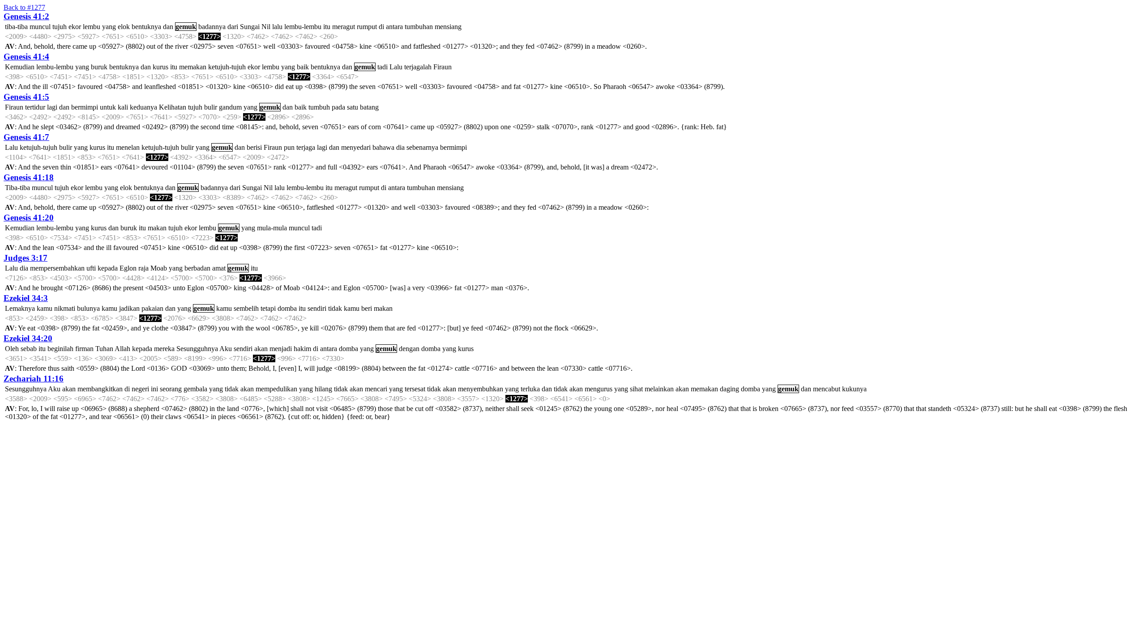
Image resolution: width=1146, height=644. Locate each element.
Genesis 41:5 (26, 97)
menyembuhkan (480, 389)
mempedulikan (276, 389)
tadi (382, 67)
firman (84, 348)
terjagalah (418, 67)
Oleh (12, 348)
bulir (210, 107)
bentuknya (146, 26)
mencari (376, 389)
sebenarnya (422, 147)
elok (124, 26)
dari (232, 26)
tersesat (415, 389)
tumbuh (319, 107)
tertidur (35, 107)
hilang (323, 389)
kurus (160, 67)
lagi (52, 107)
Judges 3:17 (25, 258)
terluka (530, 389)
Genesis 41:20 (29, 217)
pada (338, 107)
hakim (302, 348)
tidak (335, 308)
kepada (108, 268)
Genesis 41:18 (29, 177)
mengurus (598, 389)
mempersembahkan (57, 268)
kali (123, 107)
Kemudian (19, 67)
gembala (195, 389)
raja (143, 268)
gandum (230, 107)
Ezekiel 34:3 (26, 298)
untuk (108, 107)
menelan (128, 147)
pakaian (152, 308)
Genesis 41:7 (26, 137)
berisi (254, 147)
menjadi (280, 348)
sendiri (317, 308)
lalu (277, 26)
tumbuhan (419, 26)
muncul (40, 26)
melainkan (659, 389)
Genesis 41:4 (26, 56)
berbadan (197, 268)
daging (729, 389)
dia (400, 147)
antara (394, 26)
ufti (91, 268)
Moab (158, 268)
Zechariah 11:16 (34, 378)
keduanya (143, 107)
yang (109, 26)
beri (366, 308)
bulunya (88, 308)
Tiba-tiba (17, 187)
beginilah (60, 348)
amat (219, 268)
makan (157, 228)
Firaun (442, 67)
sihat (636, 389)
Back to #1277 (24, 7)
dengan (409, 348)
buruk (99, 67)
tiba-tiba (16, 26)
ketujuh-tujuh (227, 67)
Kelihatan (172, 107)
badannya (212, 26)
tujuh (59, 26)
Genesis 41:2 (26, 16)
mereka (164, 348)
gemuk (185, 26)
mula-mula (272, 228)
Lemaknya (20, 308)
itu (326, 26)
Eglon (128, 268)
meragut (343, 26)
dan (168, 26)
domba (287, 308)
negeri (140, 389)
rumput (367, 26)
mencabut (826, 389)
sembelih (246, 308)
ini (154, 389)
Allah (122, 348)
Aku (225, 348)
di (381, 26)
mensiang (448, 26)
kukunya (854, 389)
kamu (44, 308)
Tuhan (104, 348)
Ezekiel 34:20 (28, 338)
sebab (29, 348)
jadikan (129, 308)
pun (289, 147)
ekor (74, 26)
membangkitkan (100, 389)
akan (261, 348)
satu (352, 107)
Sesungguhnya (197, 348)
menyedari (356, 147)
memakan (192, 67)
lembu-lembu (302, 26)
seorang (171, 389)
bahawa (383, 147)
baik (303, 67)
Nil (265, 26)
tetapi (268, 308)
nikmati (64, 308)
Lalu (395, 67)
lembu (91, 26)
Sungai (250, 26)
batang (369, 107)
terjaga (305, 147)
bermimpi (84, 107)
